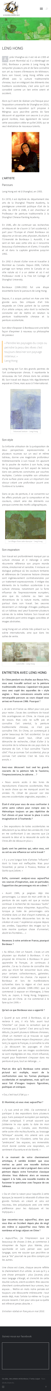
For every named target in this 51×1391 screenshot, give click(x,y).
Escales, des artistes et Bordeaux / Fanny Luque (21, 1378)
